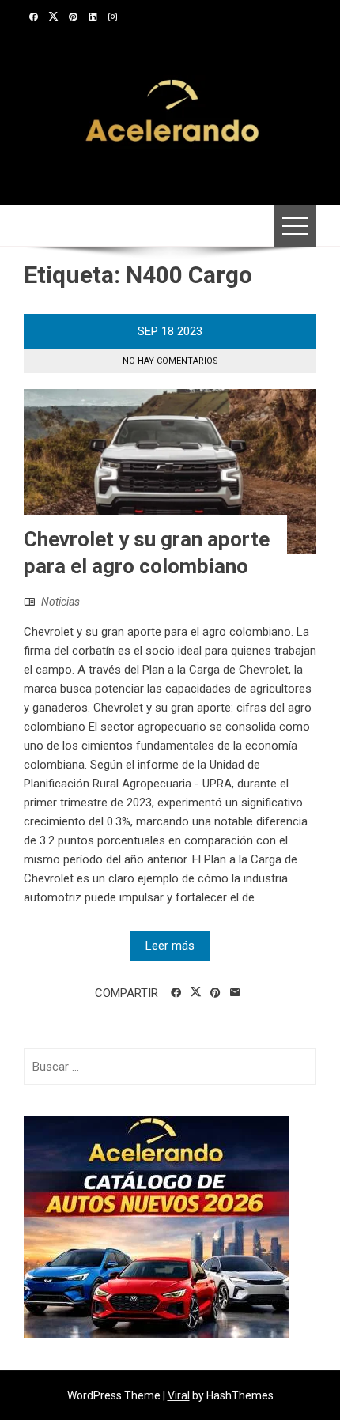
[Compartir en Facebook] (176, 993)
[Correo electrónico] (235, 993)
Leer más (170, 945)
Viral (179, 1395)
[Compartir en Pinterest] (215, 993)
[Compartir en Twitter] (196, 992)
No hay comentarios (170, 361)
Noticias (60, 601)
